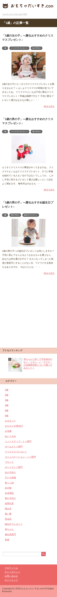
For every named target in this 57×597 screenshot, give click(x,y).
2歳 (6, 395)
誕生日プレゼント (30, 215)
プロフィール (11, 568)
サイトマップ (11, 580)
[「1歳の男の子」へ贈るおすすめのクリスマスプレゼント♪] (28, 161)
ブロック (9, 462)
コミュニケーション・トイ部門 (20, 457)
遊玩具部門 (10, 534)
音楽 (7, 539)
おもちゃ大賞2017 (14, 426)
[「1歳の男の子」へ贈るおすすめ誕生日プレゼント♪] (28, 244)
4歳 (6, 405)
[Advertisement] (28, 314)
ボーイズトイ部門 (14, 467)
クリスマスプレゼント (19, 48)
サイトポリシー (12, 572)
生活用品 (9, 493)
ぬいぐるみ (10, 436)
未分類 (8, 488)
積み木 (8, 508)
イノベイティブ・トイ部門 (18, 441)
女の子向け (36, 48)
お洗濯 (8, 431)
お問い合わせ (11, 576)
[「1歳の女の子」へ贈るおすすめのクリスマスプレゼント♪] (28, 78)
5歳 (6, 410)
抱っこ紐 (9, 483)
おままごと (10, 421)
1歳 (5, 48)
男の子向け (36, 132)
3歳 (6, 400)
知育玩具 (9, 503)
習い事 (8, 514)
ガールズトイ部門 (14, 446)
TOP (14, 14)
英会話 (8, 519)
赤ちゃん (9, 529)
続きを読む (49, 106)
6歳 (6, 415)
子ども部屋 (10, 477)
